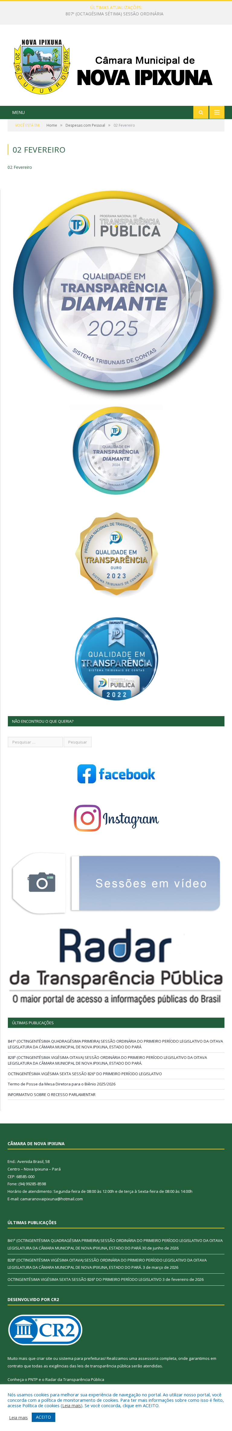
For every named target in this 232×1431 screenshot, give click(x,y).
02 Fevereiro (20, 167)
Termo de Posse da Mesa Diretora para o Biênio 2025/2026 (61, 1084)
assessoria (148, 1358)
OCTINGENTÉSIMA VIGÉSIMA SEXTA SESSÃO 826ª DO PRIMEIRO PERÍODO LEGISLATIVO (85, 1073)
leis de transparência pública (103, 1366)
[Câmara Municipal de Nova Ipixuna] (116, 66)
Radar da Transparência (67, 1379)
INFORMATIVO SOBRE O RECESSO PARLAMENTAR (51, 1094)
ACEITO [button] (43, 1417)
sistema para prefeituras (82, 1358)
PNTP (33, 1379)
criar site (44, 1358)
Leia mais (71, 1405)
